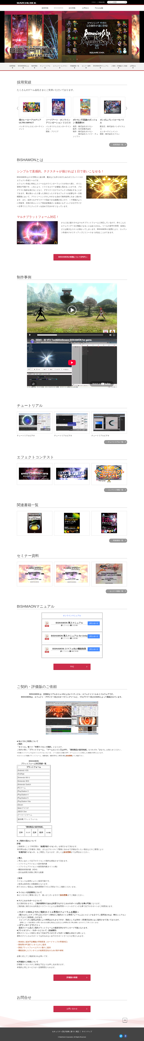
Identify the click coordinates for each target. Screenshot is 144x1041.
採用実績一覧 (118, 145)
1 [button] (67, 59)
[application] (72, 310)
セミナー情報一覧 (116, 591)
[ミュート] (110, 335)
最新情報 (45, 8)
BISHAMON (58, 8)
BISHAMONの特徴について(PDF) (72, 257)
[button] (72, 310)
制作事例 (34, 66)
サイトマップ (87, 1031)
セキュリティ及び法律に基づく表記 (65, 1031)
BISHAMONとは (23, 66)
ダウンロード (93, 623)
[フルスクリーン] (114, 335)
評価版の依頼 (72, 977)
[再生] (30, 335)
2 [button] (70, 59)
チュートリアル (45, 66)
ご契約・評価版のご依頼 (119, 66)
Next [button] (127, 108)
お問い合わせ (72, 1009)
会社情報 (72, 8)
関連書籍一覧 (74, 66)
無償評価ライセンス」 (49, 846)
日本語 (94, 2)
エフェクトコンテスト (60, 66)
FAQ (72, 666)
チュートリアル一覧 (115, 442)
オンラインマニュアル (72, 616)
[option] (72, 37)
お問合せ (85, 8)
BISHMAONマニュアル (100, 66)
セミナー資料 (86, 66)
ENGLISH (102, 2)
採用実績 (12, 66)
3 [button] (74, 59)
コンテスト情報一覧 (115, 490)
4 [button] (77, 59)
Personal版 (99, 8)
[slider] (70, 335)
